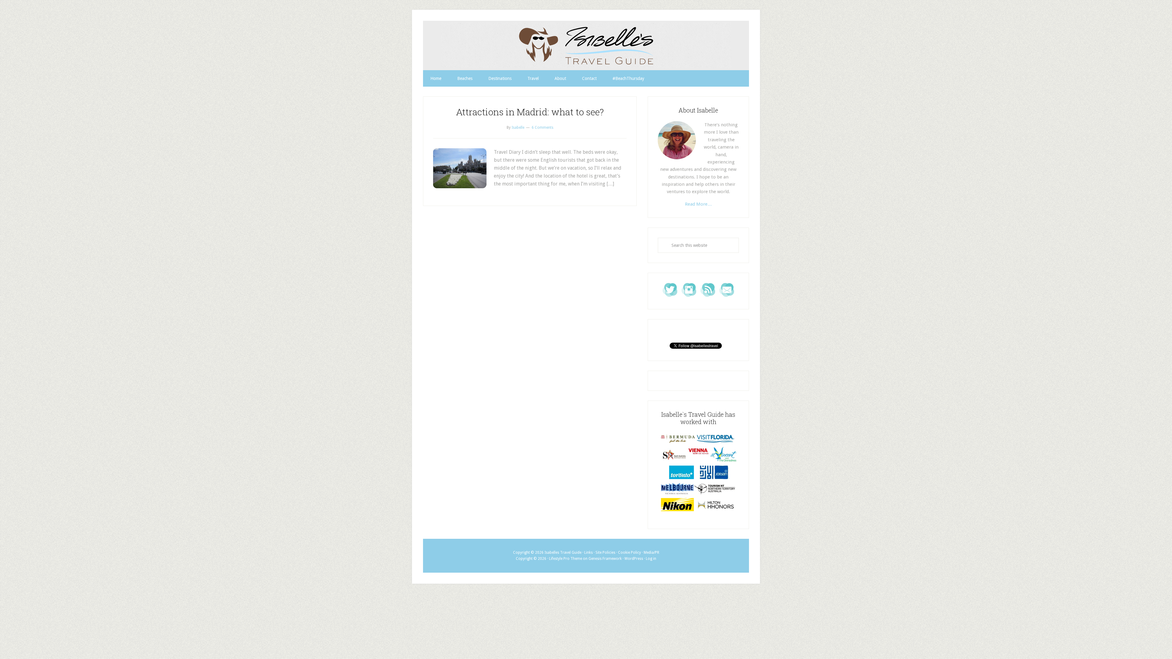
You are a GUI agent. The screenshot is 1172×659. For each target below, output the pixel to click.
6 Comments (542, 127)
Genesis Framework (605, 558)
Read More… (698, 204)
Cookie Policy (629, 552)
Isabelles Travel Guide (586, 45)
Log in (651, 558)
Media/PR (651, 552)
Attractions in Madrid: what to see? (530, 112)
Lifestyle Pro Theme (565, 558)
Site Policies (605, 552)
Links (588, 552)
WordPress (633, 558)
